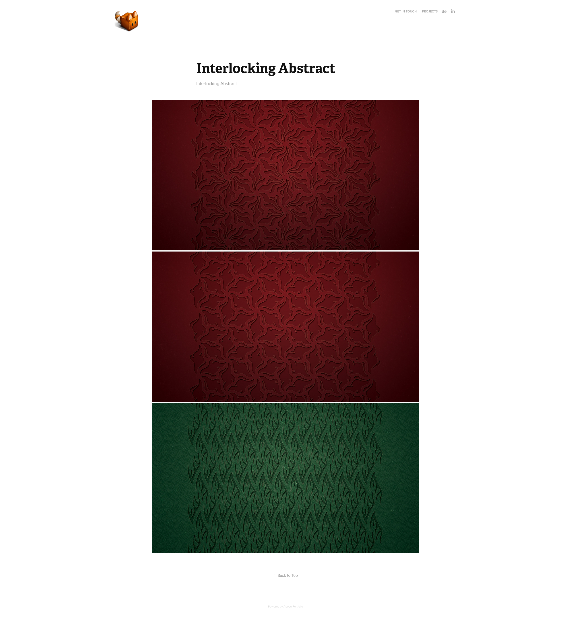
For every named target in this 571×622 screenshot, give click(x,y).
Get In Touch (406, 11)
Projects (430, 11)
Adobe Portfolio (293, 606)
